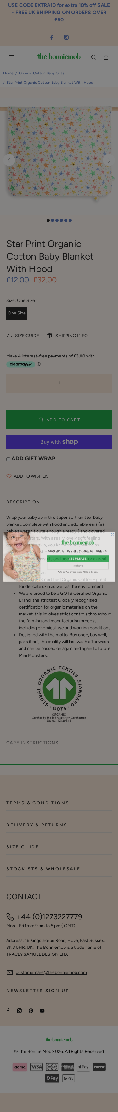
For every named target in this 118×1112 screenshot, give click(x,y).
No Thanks (77, 565)
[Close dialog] (112, 533)
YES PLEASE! (77, 558)
